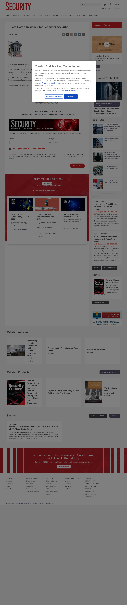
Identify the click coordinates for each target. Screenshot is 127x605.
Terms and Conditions (50, 83)
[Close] (93, 63)
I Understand (71, 96)
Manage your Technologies (54, 96)
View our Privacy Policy (66, 91)
